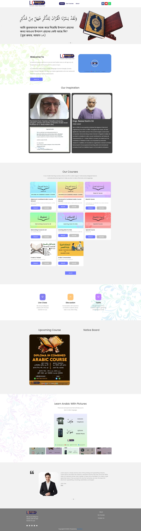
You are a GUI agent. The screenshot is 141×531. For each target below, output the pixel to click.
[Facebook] (29, 525)
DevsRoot (79, 529)
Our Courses (70, 3)
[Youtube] (36, 525)
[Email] (27, 525)
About (77, 3)
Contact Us (101, 518)
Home (62, 3)
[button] (2, 26)
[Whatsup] (34, 525)
